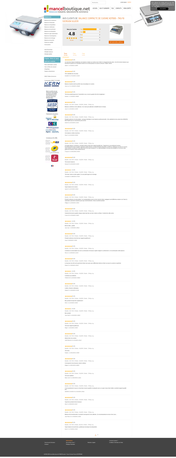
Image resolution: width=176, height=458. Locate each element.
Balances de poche (49, 40)
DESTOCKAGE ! (48, 49)
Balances (47, 17)
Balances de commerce (50, 20)
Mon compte (127, 8)
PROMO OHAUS (48, 52)
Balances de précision (50, 29)
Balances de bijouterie (50, 31)
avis (72, 40)
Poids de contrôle (48, 42)
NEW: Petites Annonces (50, 76)
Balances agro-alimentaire (51, 33)
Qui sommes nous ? (70, 442)
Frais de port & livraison (49, 442)
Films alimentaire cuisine (50, 64)
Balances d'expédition (49, 24)
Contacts (119, 8)
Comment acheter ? (113, 440)
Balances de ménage (49, 38)
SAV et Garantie (104, 8)
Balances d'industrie (49, 22)
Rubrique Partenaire (70, 444)
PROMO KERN (48, 54)
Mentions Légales (91, 442)
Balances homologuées (50, 35)
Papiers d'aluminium (49, 71)
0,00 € (129, 2)
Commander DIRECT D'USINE (52, 80)
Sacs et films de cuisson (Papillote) (50, 68)
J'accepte (163, 8)
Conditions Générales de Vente (116, 442)
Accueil (95, 8)
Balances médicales (49, 27)
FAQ (112, 8)
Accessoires (47, 44)
